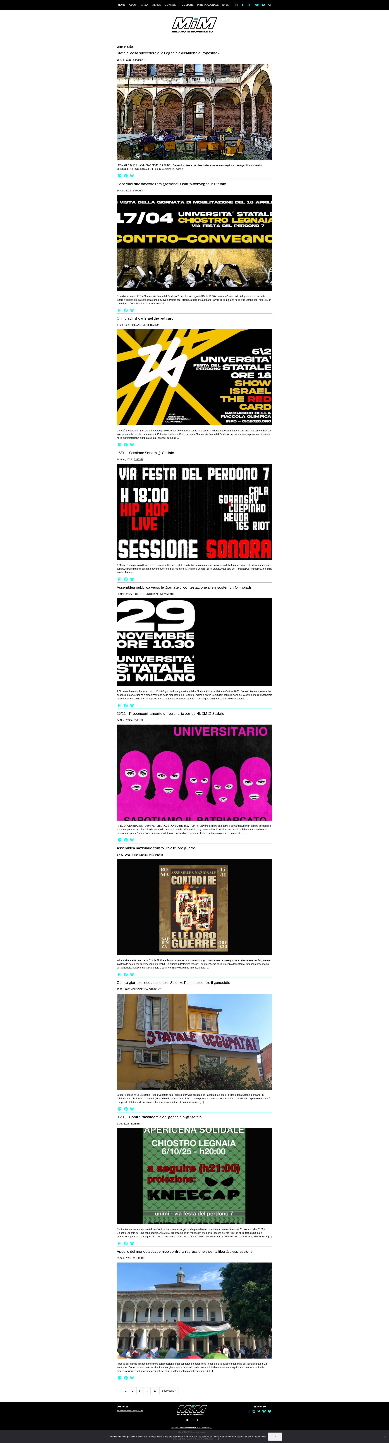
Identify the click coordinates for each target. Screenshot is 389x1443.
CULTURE (188, 5)
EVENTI (226, 5)
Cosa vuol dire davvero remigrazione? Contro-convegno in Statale (171, 184)
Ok (275, 1436)
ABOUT (133, 5)
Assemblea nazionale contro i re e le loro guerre (156, 848)
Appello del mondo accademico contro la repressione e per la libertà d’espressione (184, 1252)
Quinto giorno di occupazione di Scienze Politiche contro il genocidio (173, 983)
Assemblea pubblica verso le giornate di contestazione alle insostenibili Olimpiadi (184, 587)
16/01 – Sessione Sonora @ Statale (145, 453)
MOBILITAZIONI (151, 325)
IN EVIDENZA (140, 854)
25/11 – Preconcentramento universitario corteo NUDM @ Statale (170, 714)
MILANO (156, 5)
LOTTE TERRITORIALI (146, 594)
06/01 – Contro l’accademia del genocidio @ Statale (159, 1117)
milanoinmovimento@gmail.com (130, 1411)
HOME (121, 5)
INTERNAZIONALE (208, 5)
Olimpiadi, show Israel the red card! (145, 318)
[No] (385, 1436)
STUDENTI (139, 59)
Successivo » (169, 1390)
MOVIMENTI (171, 5)
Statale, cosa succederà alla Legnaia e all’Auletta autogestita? (168, 53)
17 (155, 1390)
